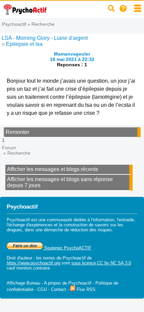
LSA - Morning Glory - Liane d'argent (45, 38)
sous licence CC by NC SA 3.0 (101, 262)
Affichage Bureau (23, 283)
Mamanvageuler (72, 54)
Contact (58, 289)
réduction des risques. (91, 229)
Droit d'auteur (19, 257)
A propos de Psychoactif (67, 283)
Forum (9, 147)
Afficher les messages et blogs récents (52, 169)
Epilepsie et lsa (24, 44)
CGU (42, 289)
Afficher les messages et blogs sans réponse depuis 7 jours (60, 182)
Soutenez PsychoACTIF (67, 247)
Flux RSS (85, 289)
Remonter (17, 132)
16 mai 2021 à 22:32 (72, 59)
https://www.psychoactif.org (33, 262)
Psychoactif (14, 24)
